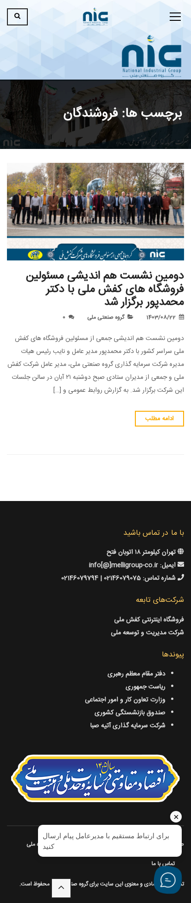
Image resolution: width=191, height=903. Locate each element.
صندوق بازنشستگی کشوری (130, 712)
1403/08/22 (161, 317)
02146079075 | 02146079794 (102, 578)
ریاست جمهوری (146, 687)
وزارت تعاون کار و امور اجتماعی (125, 699)
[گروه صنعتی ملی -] (95, 17)
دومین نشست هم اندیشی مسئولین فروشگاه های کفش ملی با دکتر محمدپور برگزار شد (105, 289)
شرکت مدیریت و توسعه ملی (147, 632)
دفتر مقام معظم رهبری (137, 674)
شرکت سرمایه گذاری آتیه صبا (128, 725)
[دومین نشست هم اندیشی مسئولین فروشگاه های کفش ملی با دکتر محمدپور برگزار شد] (95, 211)
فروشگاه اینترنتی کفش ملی (149, 619)
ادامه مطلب (159, 419)
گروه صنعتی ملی (105, 317)
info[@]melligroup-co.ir (123, 565)
